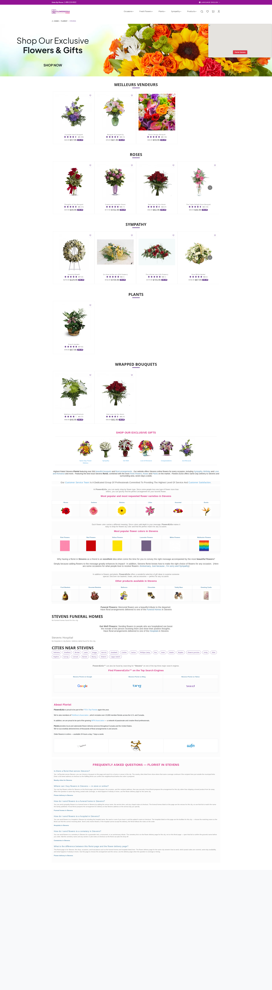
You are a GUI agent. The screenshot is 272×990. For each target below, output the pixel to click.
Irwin (163, 652)
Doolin (171, 652)
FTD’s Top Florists (91, 710)
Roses (145, 474)
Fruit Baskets (65, 587)
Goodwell (114, 652)
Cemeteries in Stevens (62, 840)
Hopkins (56, 657)
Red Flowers (91, 537)
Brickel (77, 652)
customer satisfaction (199, 482)
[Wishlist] (207, 11)
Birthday (206, 471)
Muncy (94, 657)
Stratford (67, 652)
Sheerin (103, 657)
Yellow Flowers (117, 537)
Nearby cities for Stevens (63, 780)
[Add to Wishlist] (90, 95)
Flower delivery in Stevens (63, 795)
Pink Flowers (65, 537)
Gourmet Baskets (95, 587)
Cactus (133, 652)
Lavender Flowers (146, 537)
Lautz (86, 652)
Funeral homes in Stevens (63, 810)
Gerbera (94, 502)
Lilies (150, 502)
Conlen (124, 652)
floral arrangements (123, 471)
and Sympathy (182, 566)
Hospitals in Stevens (61, 825)
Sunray (65, 657)
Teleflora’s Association (80, 715)
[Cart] (213, 11)
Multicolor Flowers (204, 537)
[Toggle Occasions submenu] (133, 11)
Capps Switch (115, 657)
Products (191, 11)
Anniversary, (145, 566)
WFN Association (98, 720)
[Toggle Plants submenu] (164, 11)
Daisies (122, 502)
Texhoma (56, 652)
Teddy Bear (179, 587)
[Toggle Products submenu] (195, 11)
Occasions (128, 11)
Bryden (180, 652)
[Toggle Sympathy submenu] (180, 11)
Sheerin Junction (193, 652)
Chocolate (151, 587)
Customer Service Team (77, 482)
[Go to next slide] (210, 187)
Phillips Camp (145, 652)
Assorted (178, 502)
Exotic (206, 502)
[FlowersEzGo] (61, 11)
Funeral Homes (154, 609)
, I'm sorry (170, 566)
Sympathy (175, 11)
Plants (161, 11)
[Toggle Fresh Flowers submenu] (152, 11)
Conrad (75, 657)
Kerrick (103, 652)
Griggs (94, 652)
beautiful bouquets (103, 471)
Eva (155, 652)
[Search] (201, 11)
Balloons (124, 587)
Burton (84, 657)
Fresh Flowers (145, 11)
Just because (158, 566)
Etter (213, 652)
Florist (64, 21)
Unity (206, 652)
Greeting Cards (206, 587)
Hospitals (154, 631)
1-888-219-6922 (70, 2)
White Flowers (175, 537)
